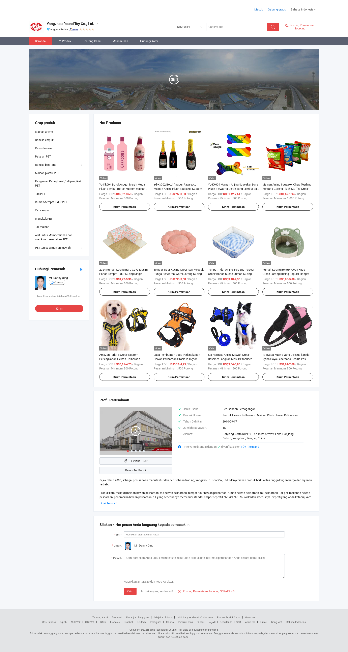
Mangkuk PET (43, 218)
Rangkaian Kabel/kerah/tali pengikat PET (58, 183)
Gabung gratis (277, 9)
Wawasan (250, 617)
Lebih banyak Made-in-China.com (195, 617)
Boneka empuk (44, 140)
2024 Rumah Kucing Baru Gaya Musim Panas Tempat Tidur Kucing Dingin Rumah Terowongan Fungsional (123, 274)
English (63, 622)
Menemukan (120, 41)
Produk (66, 41)
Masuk (258, 9)
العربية (212, 622)
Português (155, 622)
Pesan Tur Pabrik (135, 470)
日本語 (102, 622)
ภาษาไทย (250, 622)
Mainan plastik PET (47, 173)
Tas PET (40, 194)
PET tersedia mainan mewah (53, 247)
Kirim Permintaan (124, 206)
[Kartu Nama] (81, 269)
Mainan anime (44, 132)
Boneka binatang (45, 165)
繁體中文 (89, 622)
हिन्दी (238, 622)
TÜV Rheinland (250, 447)
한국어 (201, 622)
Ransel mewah (44, 148)
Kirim (130, 591)
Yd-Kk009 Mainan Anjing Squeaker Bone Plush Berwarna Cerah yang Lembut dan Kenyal (233, 189)
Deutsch (141, 622)
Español (128, 622)
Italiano (170, 622)
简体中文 (76, 622)
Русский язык (185, 622)
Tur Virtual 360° (138, 461)
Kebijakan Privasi (162, 617)
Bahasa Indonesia (296, 622)
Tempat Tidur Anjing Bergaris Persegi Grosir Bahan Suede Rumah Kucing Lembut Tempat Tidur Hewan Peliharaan (233, 274)
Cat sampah (42, 210)
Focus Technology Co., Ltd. (162, 629)
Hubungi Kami (149, 41)
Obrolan (58, 282)
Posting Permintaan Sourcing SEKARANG (206, 591)
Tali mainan (42, 227)
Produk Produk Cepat (228, 617)
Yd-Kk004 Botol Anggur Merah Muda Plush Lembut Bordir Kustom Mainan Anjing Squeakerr (122, 189)
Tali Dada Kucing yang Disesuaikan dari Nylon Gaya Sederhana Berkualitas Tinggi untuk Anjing (286, 359)
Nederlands (226, 622)
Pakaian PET (43, 156)
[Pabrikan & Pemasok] (55, 8)
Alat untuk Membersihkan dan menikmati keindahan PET (53, 237)
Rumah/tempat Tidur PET (51, 202)
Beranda (40, 41)
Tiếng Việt (276, 622)
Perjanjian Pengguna (137, 617)
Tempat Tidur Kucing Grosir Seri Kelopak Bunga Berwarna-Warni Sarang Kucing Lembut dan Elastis (179, 274)
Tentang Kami (91, 41)
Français (115, 622)
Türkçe (263, 622)
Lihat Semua (107, 503)
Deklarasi (117, 617)
